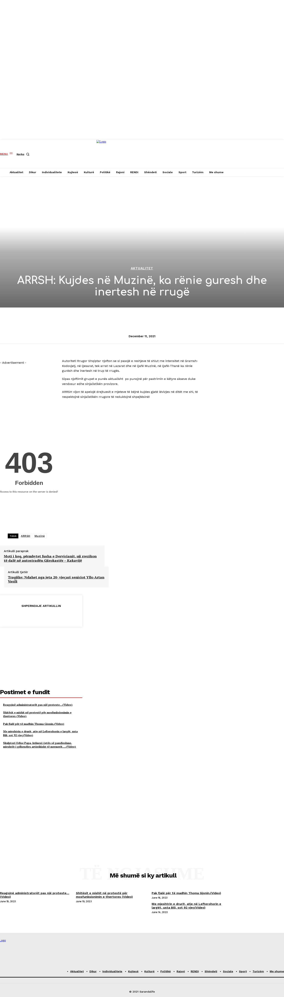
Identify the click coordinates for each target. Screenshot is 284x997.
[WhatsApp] (54, 615)
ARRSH (25, 535)
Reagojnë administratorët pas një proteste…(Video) (37, 704)
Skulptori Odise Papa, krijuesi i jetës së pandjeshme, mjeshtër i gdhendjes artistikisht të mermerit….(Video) (39, 745)
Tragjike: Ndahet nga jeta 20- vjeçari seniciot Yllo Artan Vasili (56, 579)
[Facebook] (204, 154)
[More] (69, 616)
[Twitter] (27, 615)
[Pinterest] (41, 615)
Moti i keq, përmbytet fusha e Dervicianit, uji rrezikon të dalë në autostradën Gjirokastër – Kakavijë (50, 558)
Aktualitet (142, 268)
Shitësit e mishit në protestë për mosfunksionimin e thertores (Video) (104, 895)
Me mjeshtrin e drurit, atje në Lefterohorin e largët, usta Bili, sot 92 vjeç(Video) (186, 905)
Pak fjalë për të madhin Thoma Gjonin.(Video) (33, 724)
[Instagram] (210, 154)
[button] (24, 154)
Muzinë (40, 535)
